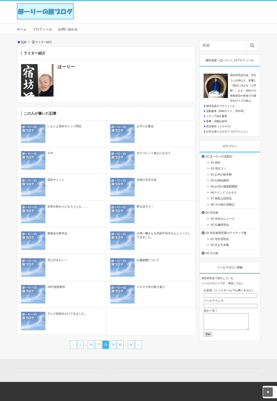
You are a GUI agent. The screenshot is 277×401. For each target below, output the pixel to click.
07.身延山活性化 (221, 198)
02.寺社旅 (212, 212)
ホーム (22, 29)
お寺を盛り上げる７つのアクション (227, 131)
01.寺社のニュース (223, 218)
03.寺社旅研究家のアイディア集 (226, 232)
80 (120, 344)
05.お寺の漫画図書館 (224, 186)
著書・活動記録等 (216, 121)
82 (131, 344)
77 (98, 344)
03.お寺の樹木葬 (221, 174)
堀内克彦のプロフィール (220, 106)
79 (113, 344)
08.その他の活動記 (223, 204)
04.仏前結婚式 (220, 180)
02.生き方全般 (220, 244)
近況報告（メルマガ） (219, 126)
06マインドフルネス (224, 192)
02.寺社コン (218, 168)
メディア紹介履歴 (216, 116)
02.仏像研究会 (220, 224)
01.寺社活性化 (220, 239)
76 (91, 344)
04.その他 (212, 253)
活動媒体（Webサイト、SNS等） (226, 111)
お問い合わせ (68, 29)
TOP (23, 42)
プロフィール (42, 29)
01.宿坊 (215, 162)
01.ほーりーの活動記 (219, 156)
